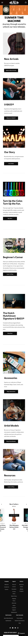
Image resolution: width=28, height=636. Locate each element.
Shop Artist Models (11, 441)
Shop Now (10, 333)
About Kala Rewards (8, 618)
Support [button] (14, 581)
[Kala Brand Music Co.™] (14, 2)
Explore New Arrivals (11, 70)
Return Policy (14, 596)
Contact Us (6, 587)
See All (14, 506)
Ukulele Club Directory (19, 620)
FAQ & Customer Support (14, 607)
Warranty (14, 603)
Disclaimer (14, 589)
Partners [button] (21, 581)
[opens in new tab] (10, 627)
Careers (6, 589)
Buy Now (10, 218)
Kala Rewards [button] (8, 615)
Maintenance (14, 612)
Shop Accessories (11, 391)
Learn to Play (10, 274)
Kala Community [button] (19, 615)
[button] (1, 504)
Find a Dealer (20, 618)
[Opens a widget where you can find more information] (21, 633)
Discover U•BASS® (11, 118)
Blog (20, 623)
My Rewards (8, 620)
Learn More (11, 163)
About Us (7, 584)
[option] (14, 17)
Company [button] (6, 581)
